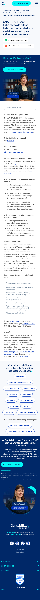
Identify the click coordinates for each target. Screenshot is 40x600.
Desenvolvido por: (20, 586)
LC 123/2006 (15, 321)
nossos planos (22, 356)
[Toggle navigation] (36, 3)
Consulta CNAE (8, 10)
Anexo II (10, 140)
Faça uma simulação (20, 164)
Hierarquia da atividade (13, 107)
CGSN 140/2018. (28, 323)
